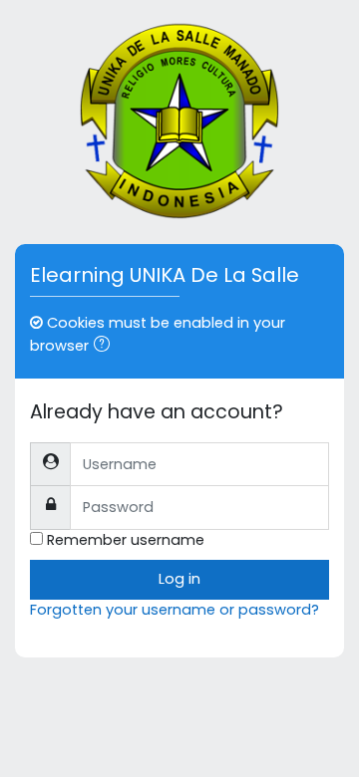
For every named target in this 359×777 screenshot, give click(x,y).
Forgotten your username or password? (174, 610)
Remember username (125, 540)
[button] (106, 347)
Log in (179, 579)
